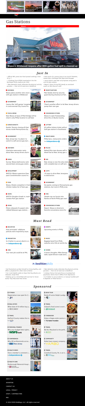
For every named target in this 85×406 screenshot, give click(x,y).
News (16, 15)
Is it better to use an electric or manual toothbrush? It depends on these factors (61, 277)
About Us (9, 379)
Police (48, 148)
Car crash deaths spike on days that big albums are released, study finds (23, 274)
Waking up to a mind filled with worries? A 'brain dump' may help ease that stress (22, 277)
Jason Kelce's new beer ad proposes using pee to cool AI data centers (60, 81)
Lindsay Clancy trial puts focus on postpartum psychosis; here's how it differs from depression (59, 274)
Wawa (23, 26)
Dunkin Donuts (12, 125)
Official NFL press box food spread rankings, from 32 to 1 (24, 77)
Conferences (13, 339)
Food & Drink (11, 113)
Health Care (13, 362)
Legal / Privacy (11, 390)
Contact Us (10, 386)
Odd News (10, 148)
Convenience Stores (53, 113)
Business (10, 90)
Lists (47, 171)
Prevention (11, 238)
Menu (81, 16)
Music (48, 238)
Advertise (9, 382)
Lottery (48, 125)
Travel (48, 304)
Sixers (48, 250)
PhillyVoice (5, 16)
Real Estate (13, 304)
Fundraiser (50, 315)
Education (11, 227)
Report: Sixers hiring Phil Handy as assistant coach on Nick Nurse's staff (58, 85)
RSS (7, 397)
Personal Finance (15, 327)
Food (9, 182)
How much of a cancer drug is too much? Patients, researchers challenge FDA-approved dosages (60, 77)
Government (11, 102)
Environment (14, 26)
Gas (47, 159)
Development (12, 171)
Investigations (51, 90)
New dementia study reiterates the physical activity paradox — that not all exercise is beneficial (24, 85)
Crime (9, 194)
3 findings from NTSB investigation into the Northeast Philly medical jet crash (21, 81)
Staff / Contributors (14, 394)
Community (50, 339)
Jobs (9, 250)
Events (48, 227)
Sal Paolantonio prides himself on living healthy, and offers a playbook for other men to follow (23, 270)
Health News (50, 136)
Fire (47, 194)
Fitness (12, 292)
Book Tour (49, 292)
